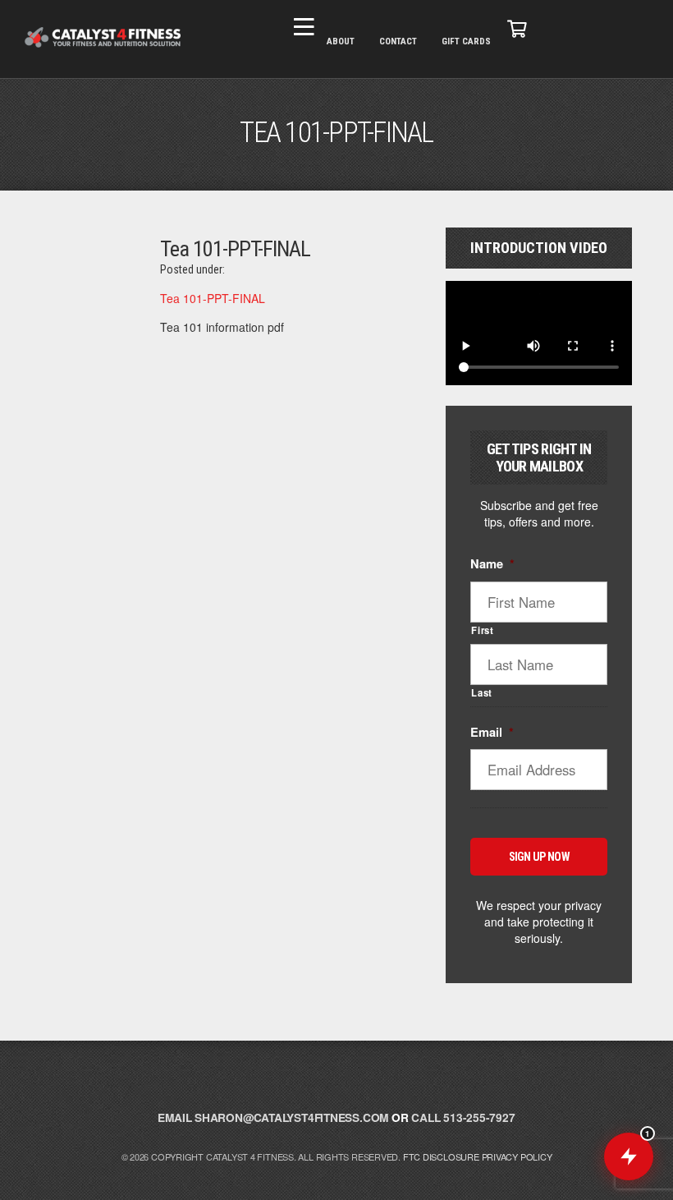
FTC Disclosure (441, 1156)
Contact (398, 41)
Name (492, 564)
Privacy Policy (517, 1156)
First (482, 630)
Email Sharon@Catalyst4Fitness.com (273, 1117)
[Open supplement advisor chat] (628, 1156)
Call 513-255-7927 (463, 1117)
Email (492, 732)
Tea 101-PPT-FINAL (212, 298)
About (341, 41)
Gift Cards (466, 41)
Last (481, 692)
